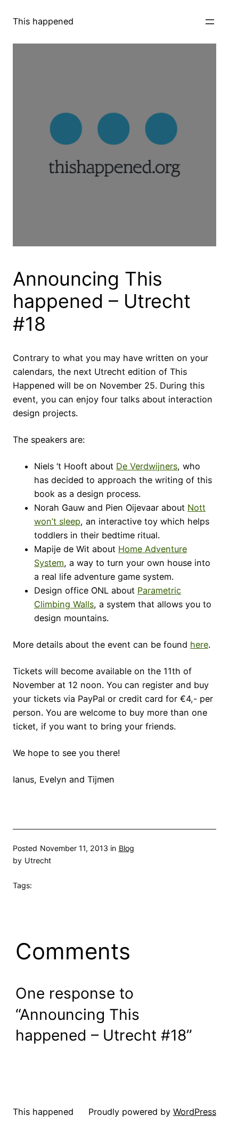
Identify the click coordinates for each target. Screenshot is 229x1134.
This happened (43, 21)
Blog (126, 848)
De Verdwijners (146, 466)
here (199, 644)
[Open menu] (209, 21)
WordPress (194, 1111)
